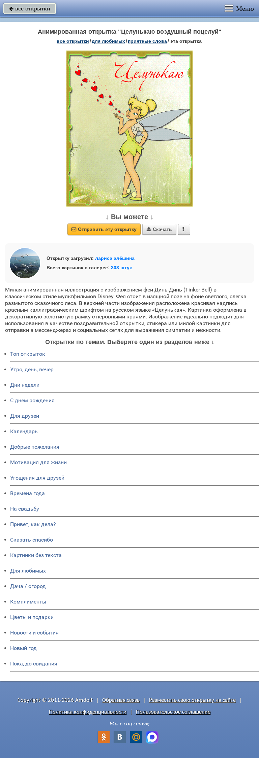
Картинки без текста (36, 555)
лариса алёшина (115, 258)
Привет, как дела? (33, 524)
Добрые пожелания (34, 447)
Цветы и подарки (32, 617)
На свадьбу (24, 509)
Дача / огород (28, 586)
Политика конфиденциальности (87, 712)
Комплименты (28, 601)
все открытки (29, 8)
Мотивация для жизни (38, 462)
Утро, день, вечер (32, 369)
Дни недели (24, 385)
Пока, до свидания (33, 663)
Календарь (24, 431)
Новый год (23, 648)
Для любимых (28, 570)
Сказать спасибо (31, 540)
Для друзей (24, 416)
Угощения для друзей (37, 478)
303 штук (121, 267)
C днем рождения (32, 400)
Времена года (27, 493)
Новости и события (34, 632)
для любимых (108, 41)
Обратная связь (121, 700)
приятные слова (147, 41)
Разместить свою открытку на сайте (192, 700)
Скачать (159, 229)
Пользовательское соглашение (173, 712)
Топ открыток (27, 354)
